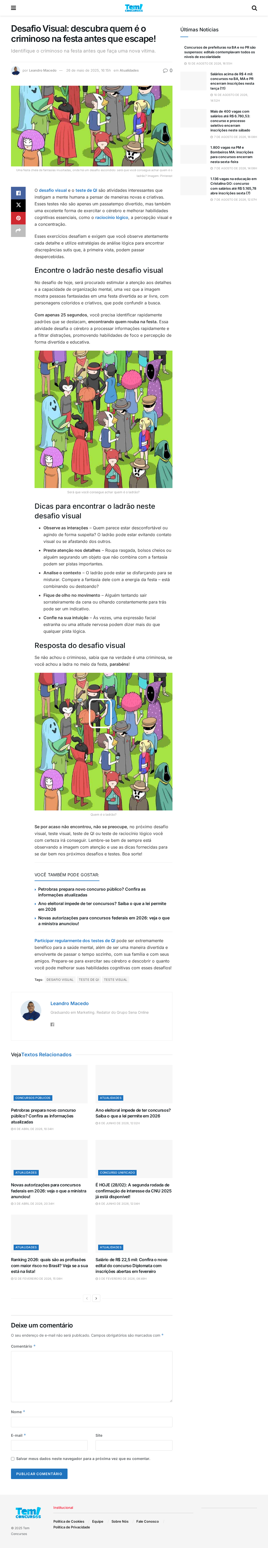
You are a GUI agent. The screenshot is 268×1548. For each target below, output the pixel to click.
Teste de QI (89, 980)
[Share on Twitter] (18, 205)
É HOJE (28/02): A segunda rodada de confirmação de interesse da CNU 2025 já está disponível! (133, 1190)
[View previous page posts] (87, 1298)
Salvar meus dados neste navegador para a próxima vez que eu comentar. (83, 1458)
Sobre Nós (120, 1521)
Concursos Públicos (33, 1098)
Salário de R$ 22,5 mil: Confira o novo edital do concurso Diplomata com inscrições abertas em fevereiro (132, 1265)
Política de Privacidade (71, 1527)
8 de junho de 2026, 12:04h (119, 1203)
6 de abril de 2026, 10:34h (33, 1129)
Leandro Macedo (43, 70)
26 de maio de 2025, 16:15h (88, 70)
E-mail (18, 1435)
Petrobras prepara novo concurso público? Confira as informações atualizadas (43, 1116)
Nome (18, 1411)
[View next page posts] (96, 1298)
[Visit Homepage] (134, 8)
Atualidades (129, 70)
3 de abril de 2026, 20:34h (33, 1203)
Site (99, 1435)
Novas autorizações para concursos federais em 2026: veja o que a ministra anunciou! (48, 1190)
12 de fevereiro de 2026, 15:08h (37, 1278)
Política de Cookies (68, 1521)
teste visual (115, 980)
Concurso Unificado (117, 1172)
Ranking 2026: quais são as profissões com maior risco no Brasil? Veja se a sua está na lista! (49, 1265)
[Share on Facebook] (18, 193)
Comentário (23, 1346)
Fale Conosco (147, 1521)
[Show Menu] (13, 8)
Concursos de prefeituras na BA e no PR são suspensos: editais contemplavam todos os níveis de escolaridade (220, 52)
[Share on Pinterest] (18, 218)
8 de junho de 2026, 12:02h (119, 1123)
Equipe (97, 1521)
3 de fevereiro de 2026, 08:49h (122, 1278)
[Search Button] (254, 8)
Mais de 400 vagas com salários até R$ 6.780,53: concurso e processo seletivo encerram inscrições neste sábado (230, 120)
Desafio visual (60, 980)
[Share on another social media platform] (18, 230)
